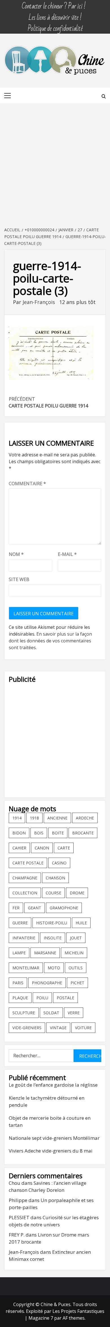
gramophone (64, 907)
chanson (55, 878)
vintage (58, 1027)
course (53, 893)
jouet (76, 937)
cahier (19, 848)
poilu (42, 997)
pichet (77, 982)
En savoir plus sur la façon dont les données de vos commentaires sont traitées (50, 641)
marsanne (45, 952)
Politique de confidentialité (55, 25)
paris (17, 982)
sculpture (23, 1012)
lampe (19, 952)
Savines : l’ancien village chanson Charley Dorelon (47, 1187)
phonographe (47, 982)
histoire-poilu (51, 922)
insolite (52, 937)
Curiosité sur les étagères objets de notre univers (54, 1221)
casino (59, 863)
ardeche (85, 818)
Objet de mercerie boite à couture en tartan (50, 1122)
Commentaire (27, 483)
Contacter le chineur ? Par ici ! (53, 3)
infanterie (23, 937)
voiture (83, 1027)
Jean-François (39, 302)
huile (81, 922)
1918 (34, 818)
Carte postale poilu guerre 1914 (48, 402)
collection (24, 893)
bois (38, 833)
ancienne (57, 818)
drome (77, 893)
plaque (20, 997)
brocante (83, 833)
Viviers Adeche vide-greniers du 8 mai (51, 1150)
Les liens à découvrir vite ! (55, 14)
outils (76, 967)
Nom (16, 554)
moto (54, 967)
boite (58, 833)
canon (42, 848)
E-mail (67, 554)
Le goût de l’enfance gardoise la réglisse (53, 1085)
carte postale (27, 863)
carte (64, 848)
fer (15, 907)
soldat (51, 1012)
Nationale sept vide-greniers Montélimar (54, 1138)
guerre (20, 922)
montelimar (25, 967)
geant (34, 907)
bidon (19, 833)
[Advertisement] (55, 165)
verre (74, 1012)
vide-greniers (26, 1027)
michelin (74, 952)
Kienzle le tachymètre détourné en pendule (46, 1101)
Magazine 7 (40, 1318)
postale (65, 997)
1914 (16, 818)
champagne (24, 878)
